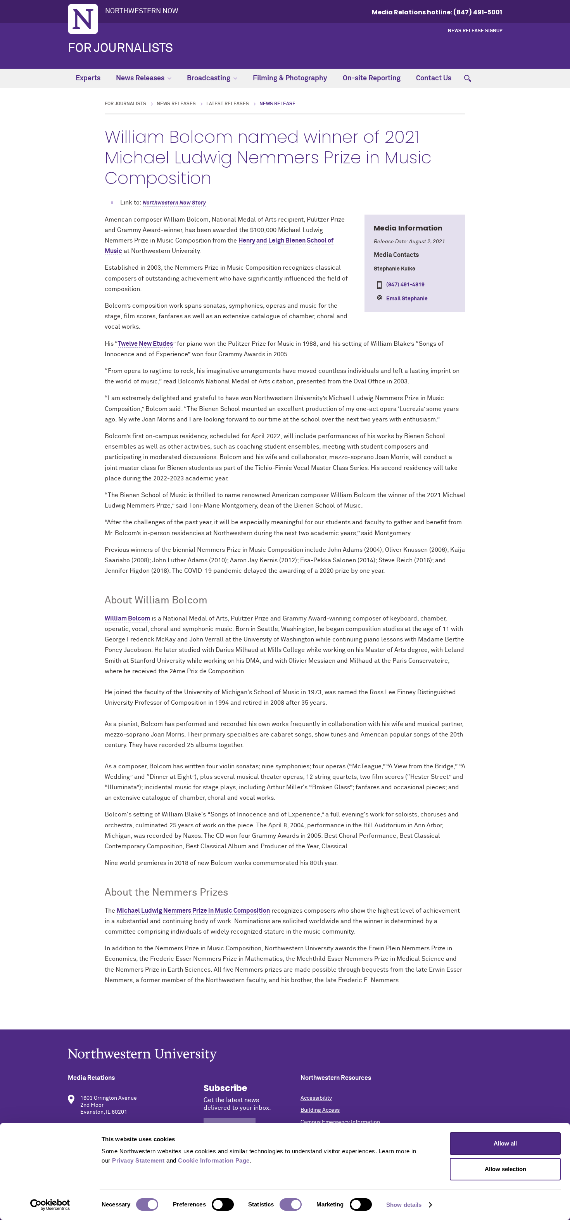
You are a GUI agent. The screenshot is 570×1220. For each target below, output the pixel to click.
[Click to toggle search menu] (467, 78)
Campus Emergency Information (340, 1122)
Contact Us (433, 78)
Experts (88, 78)
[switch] (223, 1204)
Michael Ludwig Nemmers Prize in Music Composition (193, 911)
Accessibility (316, 1098)
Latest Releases (227, 104)
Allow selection (505, 1169)
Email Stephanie (407, 299)
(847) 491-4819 (405, 285)
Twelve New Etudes (145, 344)
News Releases (140, 78)
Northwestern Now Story (174, 203)
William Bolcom (127, 618)
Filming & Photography (290, 78)
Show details (403, 1204)
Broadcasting (208, 78)
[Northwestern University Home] (83, 19)
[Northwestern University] (285, 1055)
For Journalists (120, 48)
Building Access (320, 1110)
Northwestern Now (141, 11)
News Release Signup (475, 31)
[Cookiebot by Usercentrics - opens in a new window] (50, 1205)
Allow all (505, 1143)
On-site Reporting (372, 78)
